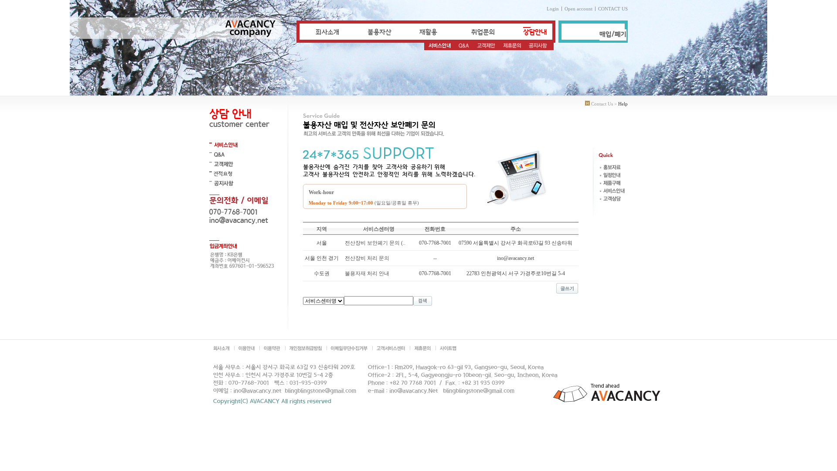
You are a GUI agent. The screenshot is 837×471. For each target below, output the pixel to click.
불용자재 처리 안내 (367, 273)
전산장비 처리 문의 (367, 258)
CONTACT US (613, 8)
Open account (578, 8)
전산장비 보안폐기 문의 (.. (375, 243)
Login (553, 8)
